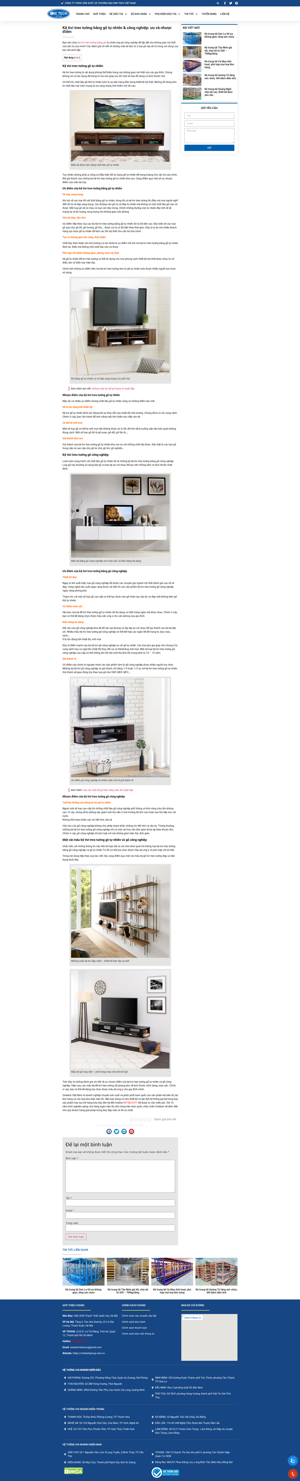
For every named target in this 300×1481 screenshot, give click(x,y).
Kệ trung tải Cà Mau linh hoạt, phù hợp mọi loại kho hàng (219, 64)
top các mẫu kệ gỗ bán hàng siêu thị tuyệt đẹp (108, 790)
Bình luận (72, 1158)
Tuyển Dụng (209, 13)
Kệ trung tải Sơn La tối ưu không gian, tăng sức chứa (219, 35)
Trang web (72, 1223)
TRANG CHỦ (82, 13)
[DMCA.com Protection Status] (73, 1473)
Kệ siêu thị (116, 13)
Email (70, 1210)
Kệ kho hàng (139, 13)
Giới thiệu (99, 13)
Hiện (77, 57)
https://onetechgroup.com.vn (89, 1353)
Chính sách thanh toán (134, 1327)
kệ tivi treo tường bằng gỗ (92, 42)
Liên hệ (224, 13)
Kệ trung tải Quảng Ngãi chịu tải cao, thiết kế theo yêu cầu (218, 92)
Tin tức (189, 13)
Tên (69, 1198)
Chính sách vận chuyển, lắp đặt (139, 1315)
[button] (217, 3)
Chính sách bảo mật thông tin (138, 1333)
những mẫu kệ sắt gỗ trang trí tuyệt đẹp (113, 388)
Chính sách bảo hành (133, 1321)
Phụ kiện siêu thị (165, 13)
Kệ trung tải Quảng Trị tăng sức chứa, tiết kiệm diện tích (220, 77)
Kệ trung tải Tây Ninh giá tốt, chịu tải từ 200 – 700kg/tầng (218, 50)
